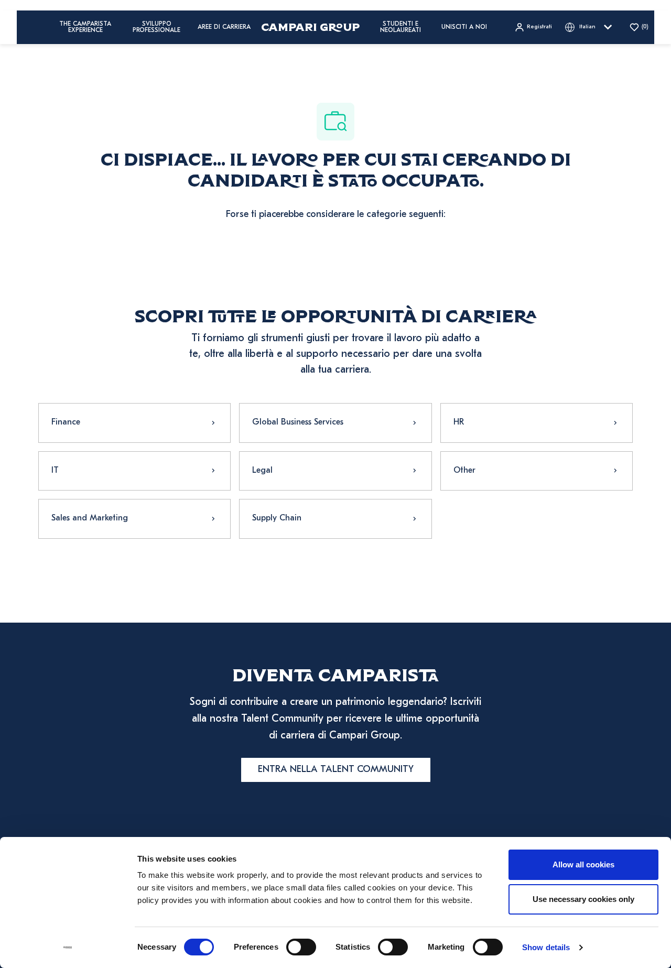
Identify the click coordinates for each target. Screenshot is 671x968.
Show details (546, 947)
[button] (533, 27)
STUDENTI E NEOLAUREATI (400, 27)
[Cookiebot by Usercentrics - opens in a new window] (68, 947)
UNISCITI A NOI (464, 27)
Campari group (310, 27)
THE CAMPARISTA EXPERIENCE (85, 27)
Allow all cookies (583, 864)
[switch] (301, 947)
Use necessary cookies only (583, 899)
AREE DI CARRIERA (224, 27)
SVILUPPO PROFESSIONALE (156, 27)
